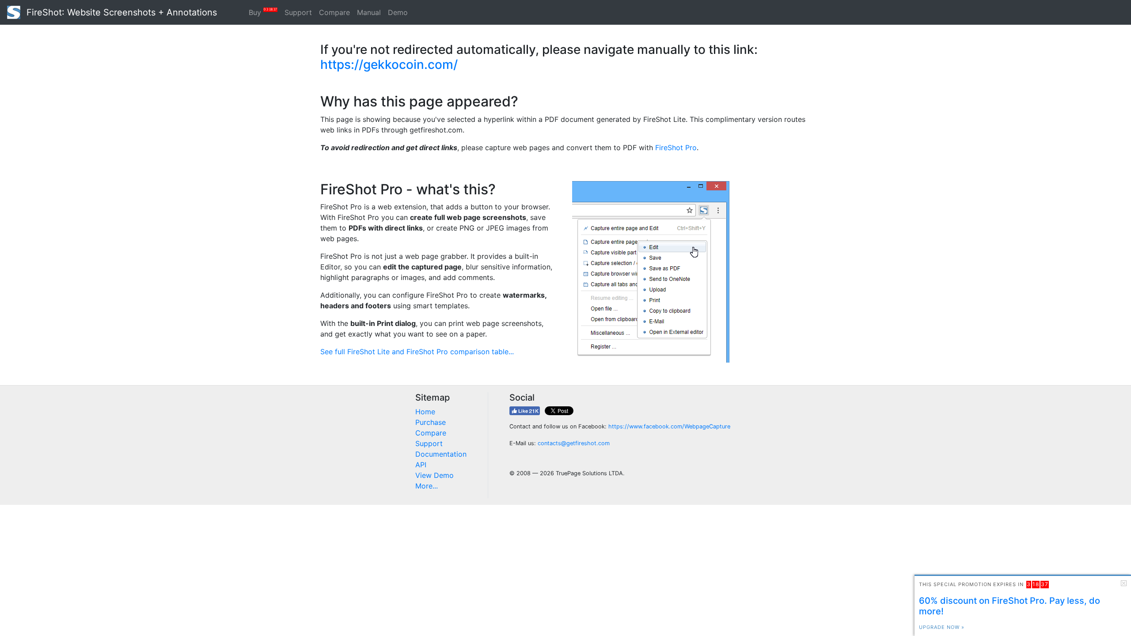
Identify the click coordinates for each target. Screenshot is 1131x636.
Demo (398, 12)
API (420, 464)
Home (425, 411)
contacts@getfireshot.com (574, 443)
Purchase (430, 422)
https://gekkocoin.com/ (389, 64)
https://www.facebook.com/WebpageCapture (669, 426)
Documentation (441, 454)
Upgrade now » (941, 627)
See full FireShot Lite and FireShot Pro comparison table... (417, 351)
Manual (369, 12)
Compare (334, 12)
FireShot (120, 12)
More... (426, 485)
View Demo (434, 475)
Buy (263, 12)
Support (298, 12)
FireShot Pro (676, 147)
